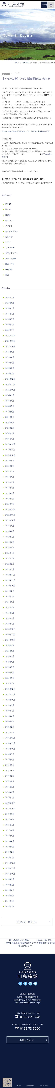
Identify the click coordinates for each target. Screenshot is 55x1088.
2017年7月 (9, 825)
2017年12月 (10, 803)
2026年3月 (9, 319)
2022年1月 (9, 569)
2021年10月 (10, 585)
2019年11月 (10, 694)
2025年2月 (9, 368)
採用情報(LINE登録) (30, 1085)
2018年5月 (9, 776)
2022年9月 (9, 526)
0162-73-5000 (27, 1026)
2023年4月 (9, 487)
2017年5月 (9, 835)
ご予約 (44, 5)
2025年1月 (9, 373)
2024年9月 (9, 395)
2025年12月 (10, 335)
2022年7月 (9, 536)
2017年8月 (9, 819)
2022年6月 (9, 542)
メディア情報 (10, 258)
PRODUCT (9, 220)
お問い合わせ (27, 1040)
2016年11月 (10, 868)
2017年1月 (9, 857)
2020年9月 (9, 645)
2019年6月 (9, 716)
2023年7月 (9, 471)
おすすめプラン (11, 231)
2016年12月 (10, 863)
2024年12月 (10, 379)
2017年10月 (10, 808)
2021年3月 (9, 618)
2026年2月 (9, 324)
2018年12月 (10, 738)
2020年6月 (9, 661)
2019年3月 (9, 721)
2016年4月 (9, 901)
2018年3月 (9, 787)
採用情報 (9, 269)
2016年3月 (9, 906)
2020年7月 (9, 656)
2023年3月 (9, 493)
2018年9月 (9, 754)
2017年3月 (9, 846)
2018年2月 (9, 792)
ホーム (12, 5)
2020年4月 (9, 672)
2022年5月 (9, 547)
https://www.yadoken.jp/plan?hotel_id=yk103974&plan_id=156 (25, 131)
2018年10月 (10, 748)
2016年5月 (9, 895)
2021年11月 (10, 580)
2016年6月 (9, 890)
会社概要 (19, 1085)
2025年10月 (10, 346)
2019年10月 (10, 699)
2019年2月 (9, 727)
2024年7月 (9, 406)
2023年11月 (10, 449)
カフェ (8, 242)
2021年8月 (9, 591)
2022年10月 (10, 520)
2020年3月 (9, 678)
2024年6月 (9, 411)
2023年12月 (10, 444)
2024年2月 (9, 433)
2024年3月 (9, 428)
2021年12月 (10, 574)
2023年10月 (10, 455)
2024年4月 (9, 422)
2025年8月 (9, 351)
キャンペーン (10, 247)
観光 (7, 274)
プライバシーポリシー (44, 1085)
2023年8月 (9, 466)
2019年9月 (9, 705)
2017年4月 (9, 841)
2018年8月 (9, 759)
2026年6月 (9, 303)
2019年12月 (10, 689)
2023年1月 (9, 504)
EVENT (8, 204)
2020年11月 (10, 634)
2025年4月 (9, 357)
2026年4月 (9, 313)
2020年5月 (9, 667)
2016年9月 (9, 879)
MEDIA (8, 209)
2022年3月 (9, 558)
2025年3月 (9, 362)
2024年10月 (10, 390)
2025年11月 (10, 341)
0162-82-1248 (27, 1015)
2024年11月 (10, 384)
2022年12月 (10, 509)
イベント (9, 226)
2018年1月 (9, 797)
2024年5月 (9, 417)
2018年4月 (9, 781)
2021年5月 (9, 607)
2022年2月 (9, 564)
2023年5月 (9, 482)
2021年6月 (9, 602)
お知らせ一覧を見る (26, 921)
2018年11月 (10, 743)
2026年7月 (9, 297)
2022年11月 (10, 515)
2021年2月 (9, 623)
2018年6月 (9, 770)
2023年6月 (9, 477)
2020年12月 (10, 629)
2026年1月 (9, 330)
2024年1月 (9, 439)
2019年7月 (9, 710)
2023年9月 (9, 460)
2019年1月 (9, 732)
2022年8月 (9, 531)
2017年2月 (9, 852)
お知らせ (6, 74)
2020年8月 (9, 651)
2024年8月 (9, 400)
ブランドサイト (11, 253)
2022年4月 (9, 553)
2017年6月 (9, 830)
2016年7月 (9, 884)
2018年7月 (9, 765)
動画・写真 (9, 264)
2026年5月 (9, 308)
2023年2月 (9, 498)
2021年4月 (9, 612)
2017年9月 (9, 814)
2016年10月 (10, 874)
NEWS (7, 215)
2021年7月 (9, 596)
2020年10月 (10, 640)
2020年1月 (9, 683)
